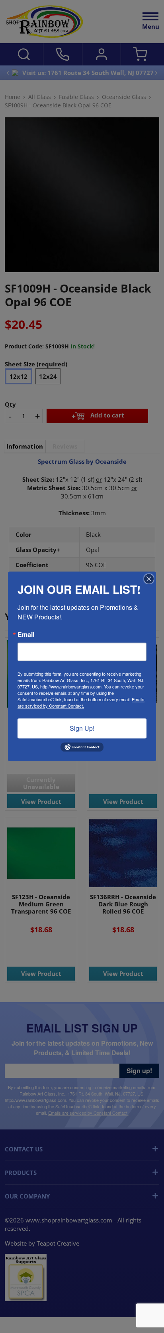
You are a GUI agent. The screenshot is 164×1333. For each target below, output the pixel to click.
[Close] (149, 578)
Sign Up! (82, 728)
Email (26, 634)
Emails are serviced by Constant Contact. (81, 702)
